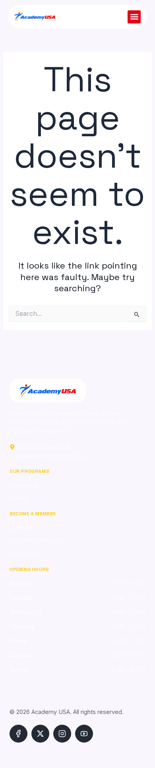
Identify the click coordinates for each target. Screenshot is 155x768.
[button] (134, 16)
